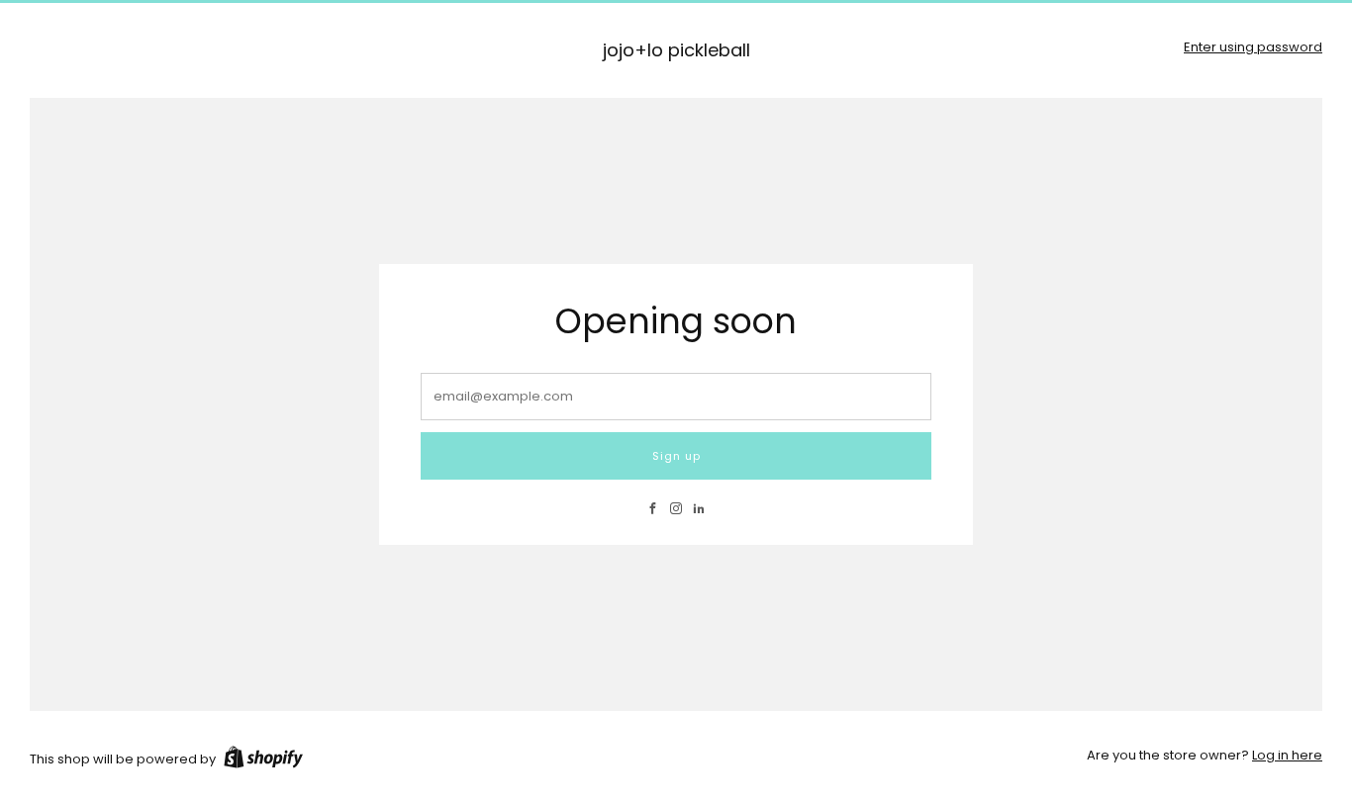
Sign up (676, 456)
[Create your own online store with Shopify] (263, 760)
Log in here (1287, 755)
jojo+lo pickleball (676, 51)
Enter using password (1253, 47)
